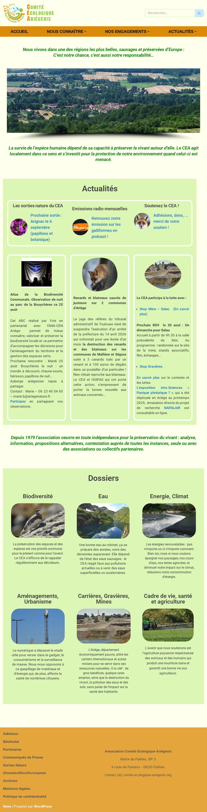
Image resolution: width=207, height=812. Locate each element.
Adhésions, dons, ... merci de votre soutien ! (170, 221)
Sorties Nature (14, 765)
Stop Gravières (151, 366)
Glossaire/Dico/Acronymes (24, 773)
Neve (7, 806)
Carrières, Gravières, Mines (103, 599)
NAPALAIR (172, 408)
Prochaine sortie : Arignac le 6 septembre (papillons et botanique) (46, 227)
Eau (103, 496)
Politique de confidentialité (24, 796)
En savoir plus (148, 378)
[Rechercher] (199, 13)
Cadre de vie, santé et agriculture (168, 599)
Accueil (19, 31)
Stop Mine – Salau (154, 309)
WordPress (43, 806)
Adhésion (10, 734)
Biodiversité (38, 496)
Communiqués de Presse (23, 757)
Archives (10, 781)
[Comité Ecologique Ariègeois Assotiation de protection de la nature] (28, 13)
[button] (85, 31)
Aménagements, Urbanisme (38, 599)
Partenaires (12, 749)
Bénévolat (11, 742)
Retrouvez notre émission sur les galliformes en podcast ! (106, 227)
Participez (18, 401)
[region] (103, 104)
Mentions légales (16, 789)
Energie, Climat (169, 496)
